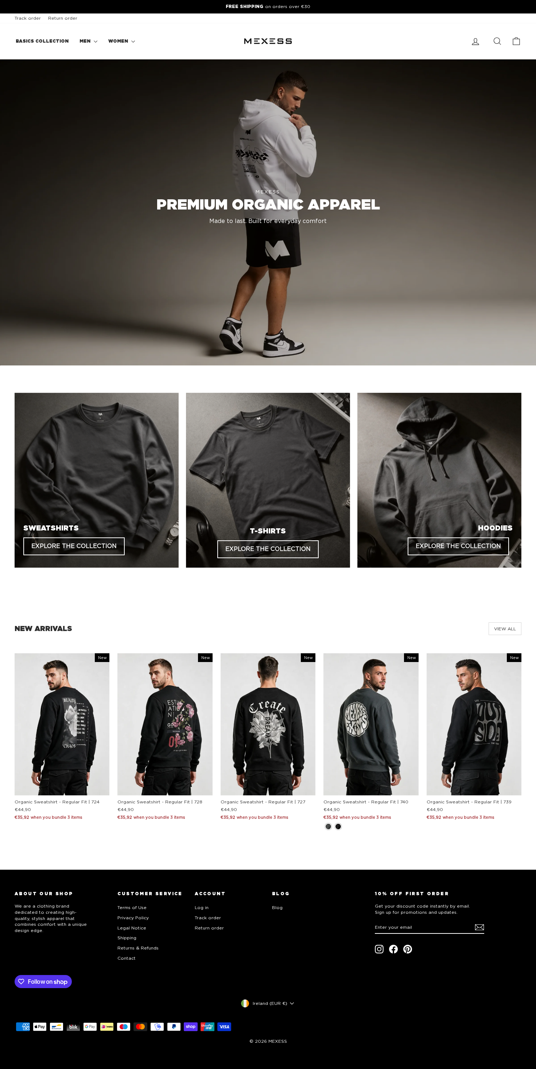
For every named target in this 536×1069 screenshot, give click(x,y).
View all (505, 628)
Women (118, 41)
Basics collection (42, 41)
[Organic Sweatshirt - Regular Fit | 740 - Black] (338, 826)
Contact (126, 958)
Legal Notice (131, 928)
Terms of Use (132, 907)
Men (85, 41)
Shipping (126, 937)
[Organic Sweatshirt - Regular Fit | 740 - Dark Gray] (328, 826)
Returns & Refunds (138, 948)
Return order (62, 18)
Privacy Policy (133, 917)
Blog (277, 907)
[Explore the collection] (97, 480)
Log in (202, 907)
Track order (28, 18)
